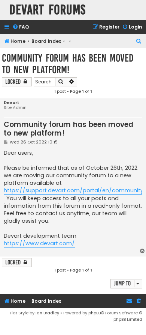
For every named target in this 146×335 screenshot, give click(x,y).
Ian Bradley (47, 313)
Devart (11, 102)
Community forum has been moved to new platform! (67, 63)
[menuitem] (20, 27)
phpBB (94, 313)
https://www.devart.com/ (39, 243)
